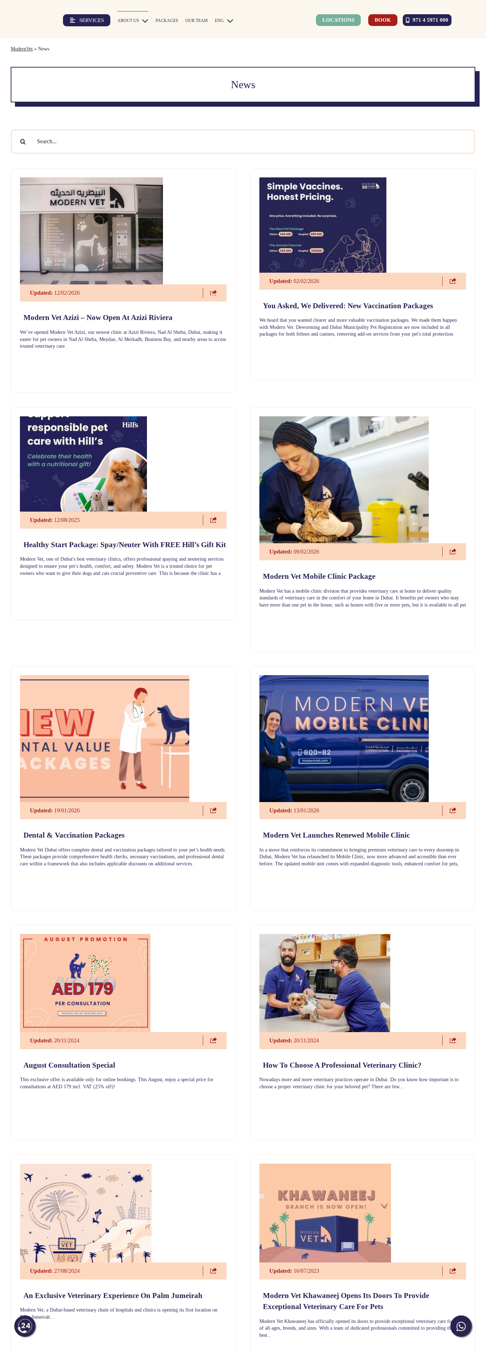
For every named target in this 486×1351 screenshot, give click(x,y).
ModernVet (22, 49)
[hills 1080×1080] (83, 420)
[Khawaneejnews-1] (325, 1167)
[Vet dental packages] (104, 679)
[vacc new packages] (322, 181)
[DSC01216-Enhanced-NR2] (344, 679)
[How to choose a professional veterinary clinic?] (324, 937)
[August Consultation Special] (85, 937)
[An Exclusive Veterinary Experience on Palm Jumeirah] (86, 1167)
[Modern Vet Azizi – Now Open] (91, 181)
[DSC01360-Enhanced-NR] (344, 420)
